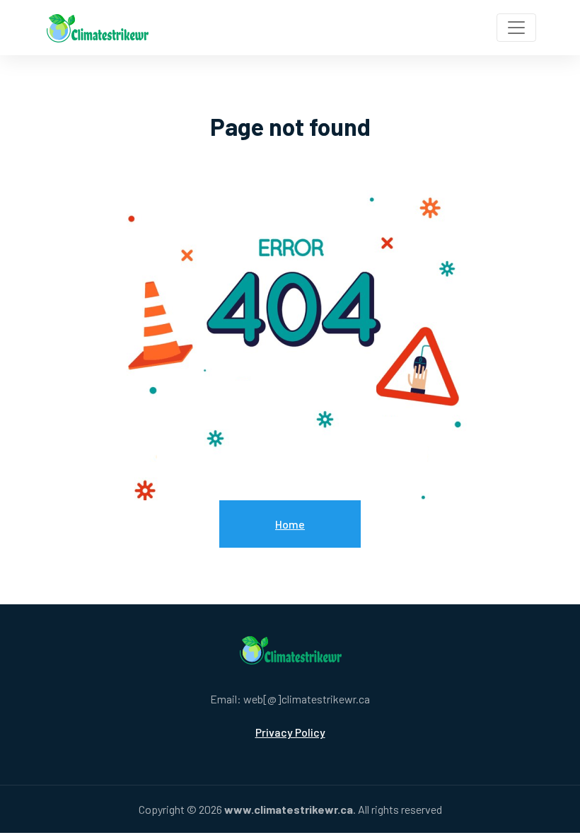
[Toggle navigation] (516, 27)
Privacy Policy (290, 732)
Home (290, 524)
